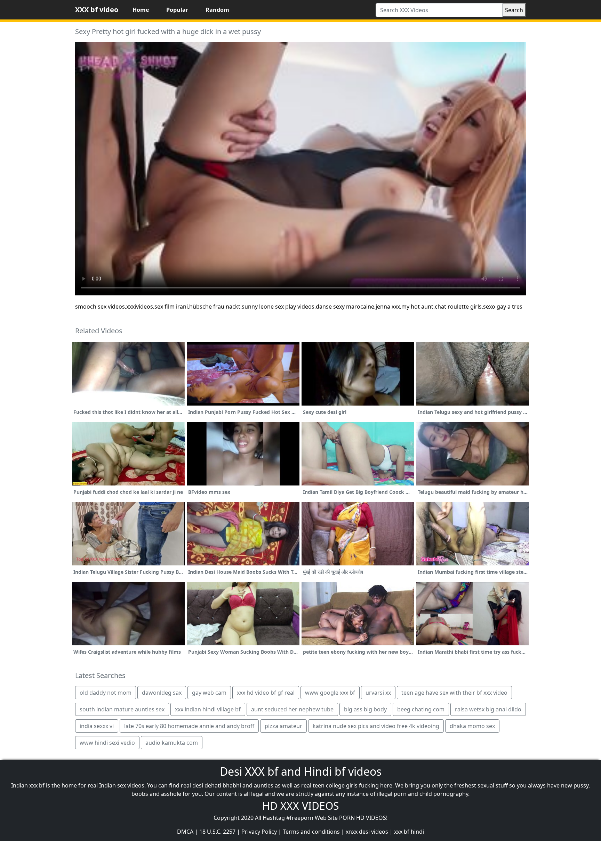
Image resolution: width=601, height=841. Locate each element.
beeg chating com (420, 709)
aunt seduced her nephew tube (292, 709)
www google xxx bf (330, 692)
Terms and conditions (311, 831)
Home (141, 10)
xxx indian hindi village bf (208, 709)
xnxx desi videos (367, 831)
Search (514, 10)
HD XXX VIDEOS (300, 806)
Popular (177, 10)
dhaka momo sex (472, 726)
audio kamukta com (171, 742)
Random (217, 10)
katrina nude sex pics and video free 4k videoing (376, 726)
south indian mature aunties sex (122, 709)
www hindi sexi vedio (107, 742)
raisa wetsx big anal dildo (488, 709)
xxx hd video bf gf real (266, 692)
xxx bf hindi (409, 831)
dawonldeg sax (162, 692)
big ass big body (365, 709)
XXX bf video (96, 9)
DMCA (185, 831)
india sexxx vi (97, 726)
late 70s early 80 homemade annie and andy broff (189, 726)
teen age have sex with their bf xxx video (454, 692)
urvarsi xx (378, 692)
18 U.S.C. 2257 (217, 831)
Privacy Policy (259, 831)
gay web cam (209, 692)
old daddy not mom (105, 692)
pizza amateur (283, 726)
